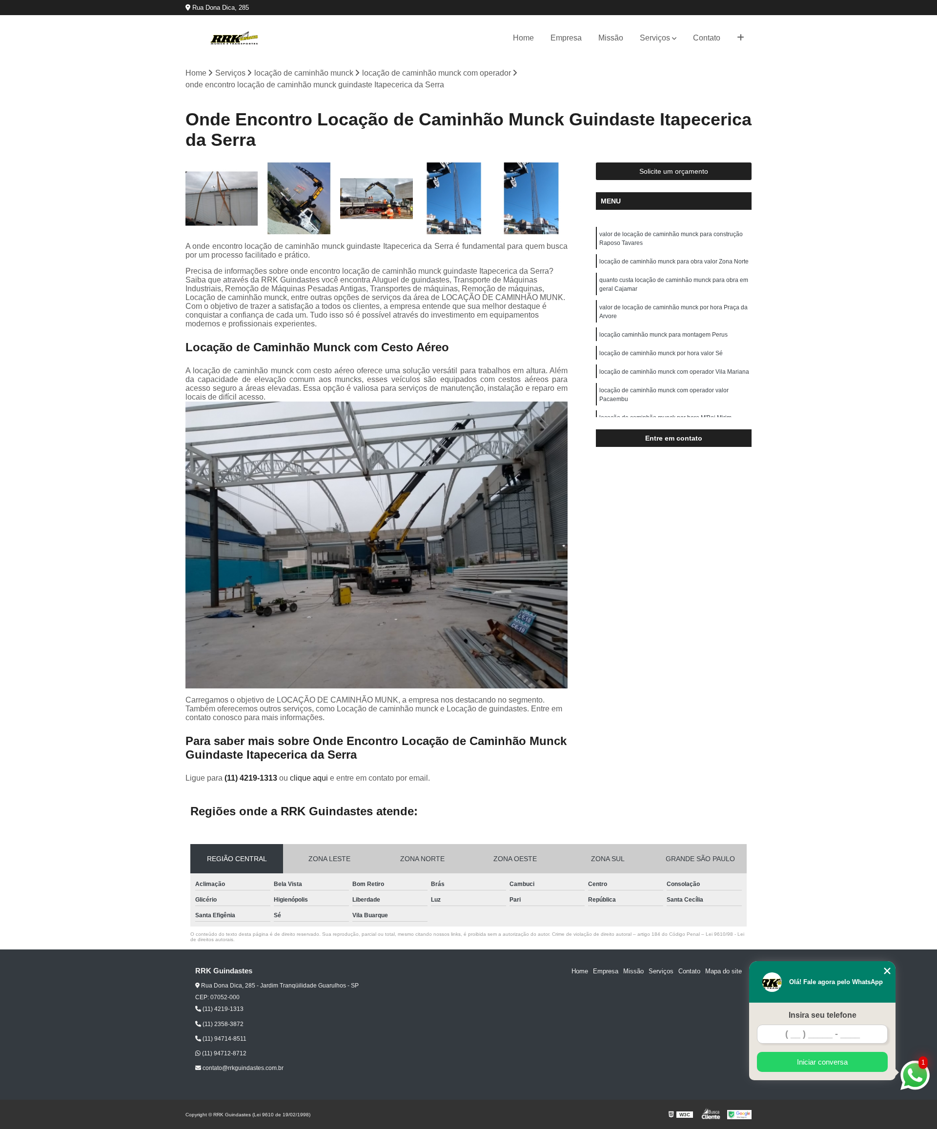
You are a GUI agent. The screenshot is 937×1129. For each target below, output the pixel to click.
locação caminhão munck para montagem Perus (663, 334)
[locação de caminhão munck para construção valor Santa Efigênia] (531, 198)
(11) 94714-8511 (223, 1038)
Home (523, 38)
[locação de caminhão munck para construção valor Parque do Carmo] (454, 198)
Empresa (566, 38)
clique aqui (309, 778)
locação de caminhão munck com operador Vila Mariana (674, 371)
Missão (610, 38)
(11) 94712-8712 (223, 1053)
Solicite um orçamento (673, 171)
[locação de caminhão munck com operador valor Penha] (376, 198)
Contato (706, 38)
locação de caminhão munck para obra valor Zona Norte (674, 261)
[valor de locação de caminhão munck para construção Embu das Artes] (221, 198)
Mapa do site (723, 971)
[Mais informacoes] (741, 38)
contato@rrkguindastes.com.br (242, 1068)
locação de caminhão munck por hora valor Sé (661, 353)
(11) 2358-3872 (222, 1024)
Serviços (655, 38)
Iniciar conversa (822, 1062)
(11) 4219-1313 (251, 778)
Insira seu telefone (822, 1015)
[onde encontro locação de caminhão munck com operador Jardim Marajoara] (299, 198)
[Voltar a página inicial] (234, 38)
